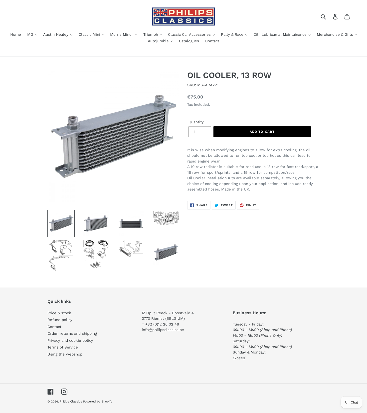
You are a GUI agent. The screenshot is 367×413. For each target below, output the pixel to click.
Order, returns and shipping (72, 333)
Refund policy (59, 320)
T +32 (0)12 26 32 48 (160, 324)
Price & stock (59, 313)
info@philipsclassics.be (163, 330)
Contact (54, 326)
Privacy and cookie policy (70, 340)
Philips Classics (71, 401)
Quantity (196, 122)
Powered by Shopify (97, 401)
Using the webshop (64, 354)
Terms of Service (62, 347)
